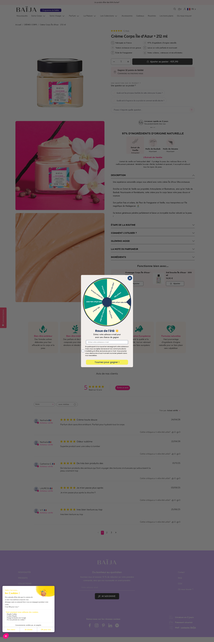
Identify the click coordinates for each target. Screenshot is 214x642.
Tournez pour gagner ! (107, 362)
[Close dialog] (130, 278)
